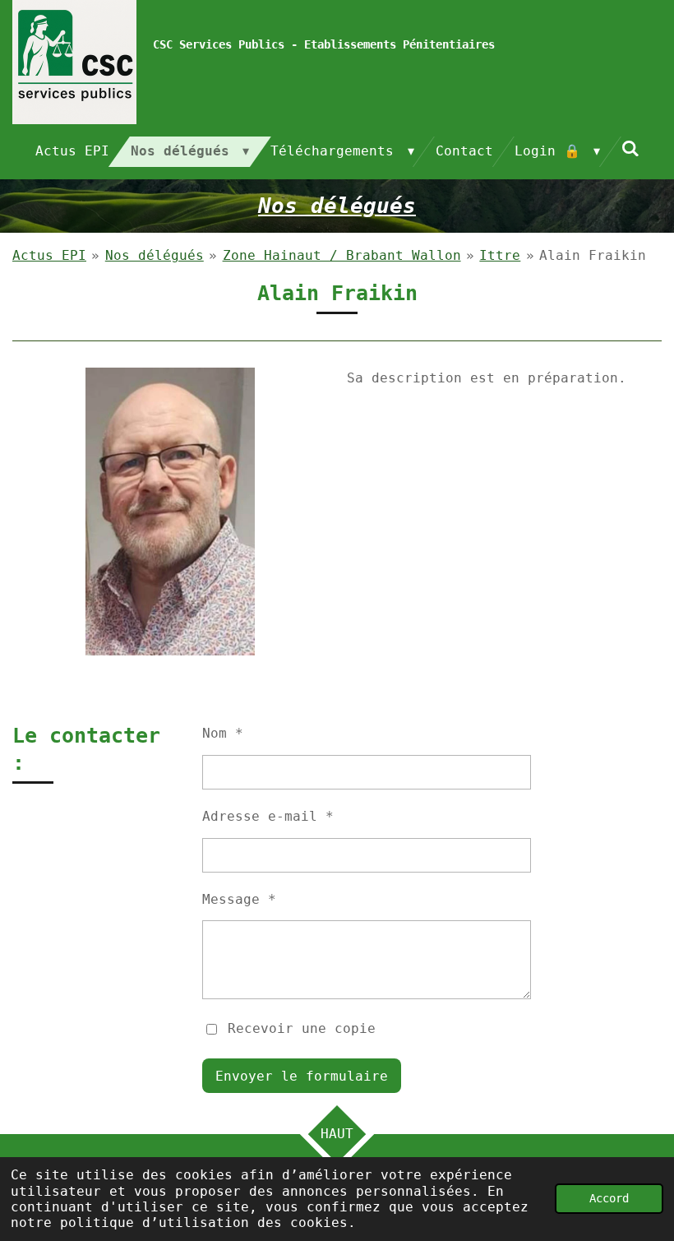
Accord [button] (609, 1198)
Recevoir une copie (302, 1028)
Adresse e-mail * (268, 816)
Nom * (222, 733)
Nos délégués (154, 255)
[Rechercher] (630, 148)
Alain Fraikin (592, 255)
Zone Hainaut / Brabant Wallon (342, 255)
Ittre (499, 255)
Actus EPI (49, 255)
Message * (239, 899)
